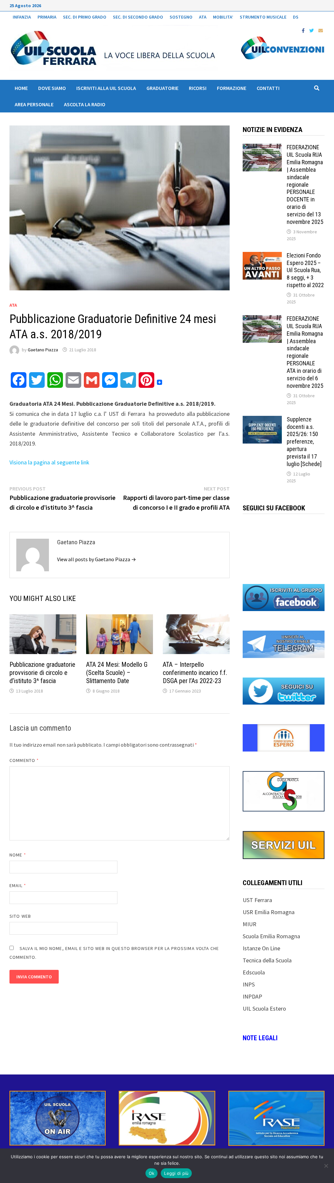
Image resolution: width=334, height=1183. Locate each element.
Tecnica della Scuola (267, 960)
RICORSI (197, 88)
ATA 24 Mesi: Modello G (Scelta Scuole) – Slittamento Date (116, 673)
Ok (152, 1173)
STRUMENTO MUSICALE (263, 17)
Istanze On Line (261, 948)
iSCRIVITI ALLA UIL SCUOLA (106, 88)
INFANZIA (22, 17)
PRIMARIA (47, 17)
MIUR (249, 924)
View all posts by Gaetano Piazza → (96, 559)
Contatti (268, 88)
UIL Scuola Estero (264, 1008)
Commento (24, 760)
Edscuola (254, 972)
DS (295, 17)
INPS (249, 984)
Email (17, 885)
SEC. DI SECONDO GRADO (138, 17)
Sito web (20, 916)
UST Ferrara (257, 900)
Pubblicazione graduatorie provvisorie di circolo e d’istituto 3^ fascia (42, 673)
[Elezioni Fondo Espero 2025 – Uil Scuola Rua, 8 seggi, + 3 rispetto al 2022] (262, 256)
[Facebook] (304, 30)
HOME (21, 88)
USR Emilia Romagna (269, 912)
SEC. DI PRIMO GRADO (84, 17)
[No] (326, 1165)
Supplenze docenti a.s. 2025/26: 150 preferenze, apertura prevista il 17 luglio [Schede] (304, 441)
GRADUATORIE (162, 88)
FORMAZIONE (231, 88)
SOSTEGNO (181, 17)
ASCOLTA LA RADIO (84, 104)
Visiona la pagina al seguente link (49, 462)
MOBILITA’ (223, 17)
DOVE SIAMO (52, 88)
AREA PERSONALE (34, 104)
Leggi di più (176, 1173)
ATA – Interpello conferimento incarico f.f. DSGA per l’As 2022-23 (195, 673)
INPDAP (252, 996)
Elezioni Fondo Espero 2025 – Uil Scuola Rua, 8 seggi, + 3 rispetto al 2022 (305, 270)
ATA (202, 17)
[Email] (321, 30)
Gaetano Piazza (43, 350)
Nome (17, 855)
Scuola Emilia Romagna (271, 936)
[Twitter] (312, 30)
